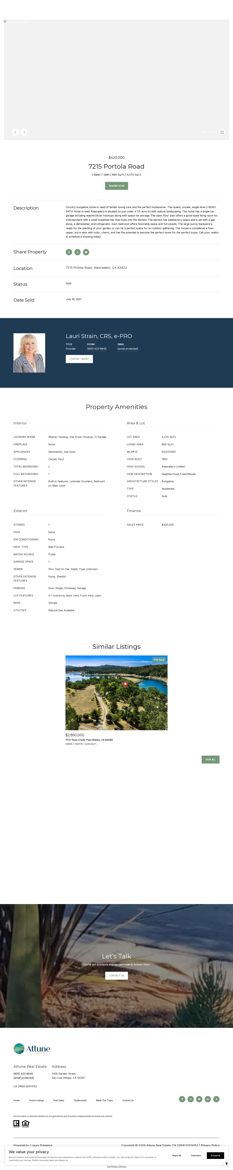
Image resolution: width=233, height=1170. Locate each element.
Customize (196, 1155)
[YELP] (216, 1099)
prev (15, 132)
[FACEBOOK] (182, 1099)
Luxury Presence (41, 1145)
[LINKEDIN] (208, 1099)
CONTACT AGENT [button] (79, 359)
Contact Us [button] (116, 975)
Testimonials (80, 1100)
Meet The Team (104, 1100)
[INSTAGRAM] (191, 1099)
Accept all (215, 1155)
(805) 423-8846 (97, 348)
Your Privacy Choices (116, 1166)
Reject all (176, 1155)
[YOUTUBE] (199, 1099)
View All (210, 759)
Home (16, 1100)
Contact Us (128, 1100)
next (24, 132)
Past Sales (58, 1100)
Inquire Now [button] (116, 185)
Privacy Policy (210, 1145)
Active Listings (36, 1100)
